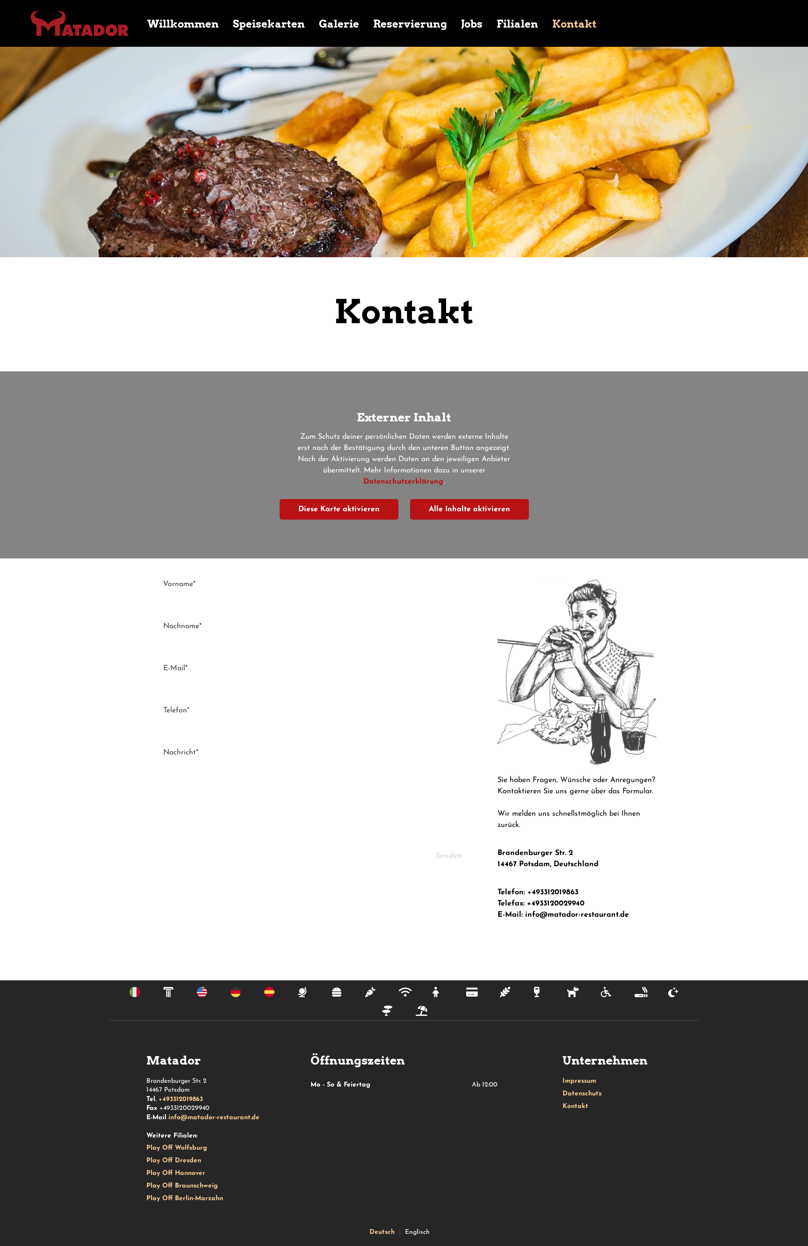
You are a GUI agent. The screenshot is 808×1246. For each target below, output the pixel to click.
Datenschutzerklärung (403, 481)
